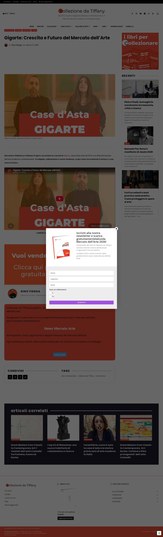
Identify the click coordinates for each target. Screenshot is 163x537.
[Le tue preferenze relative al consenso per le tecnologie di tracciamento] (159, 533)
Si (52, 293)
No (53, 296)
